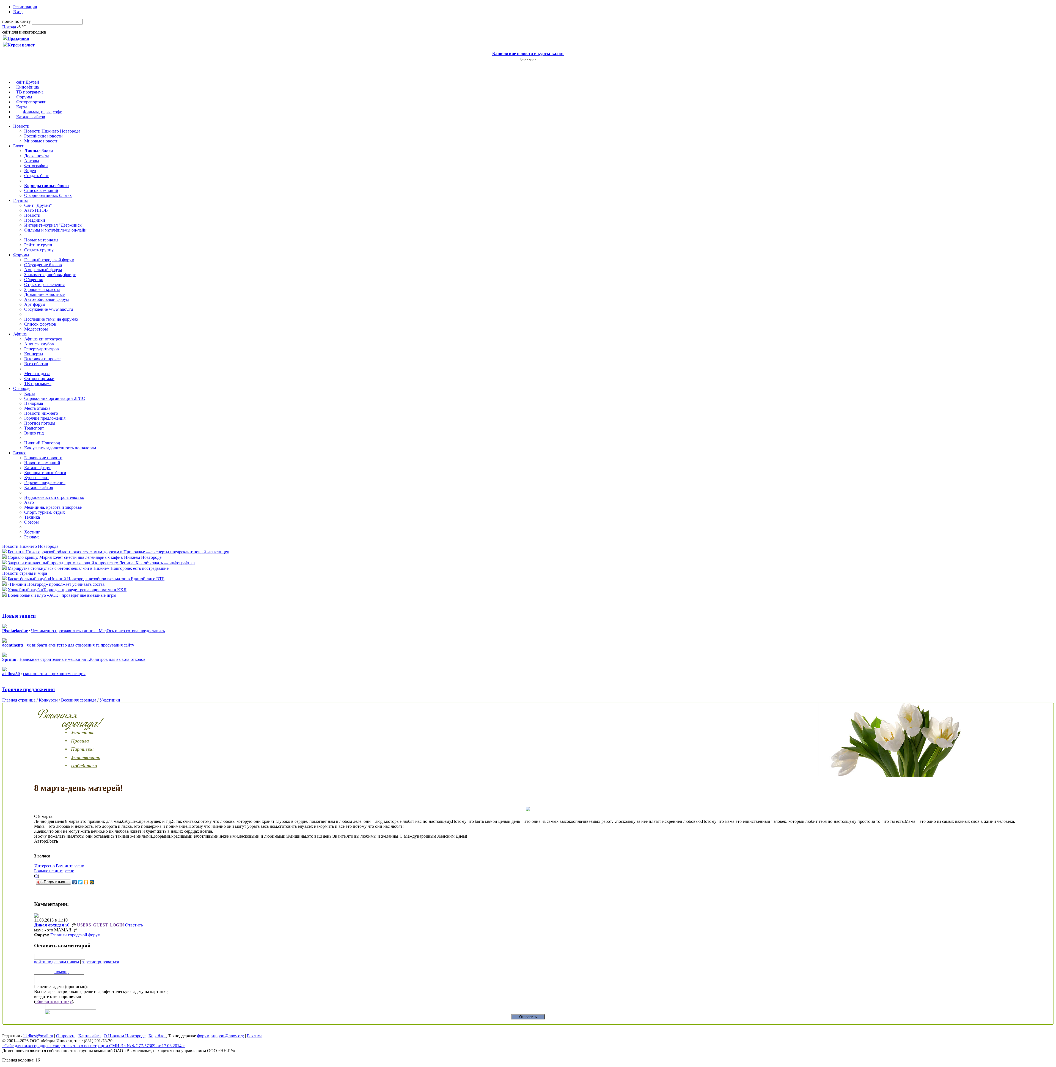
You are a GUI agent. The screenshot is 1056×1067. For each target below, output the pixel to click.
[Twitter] (80, 882)
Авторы (31, 160)
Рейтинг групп (38, 245)
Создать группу (39, 250)
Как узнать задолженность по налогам (60, 448)
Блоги (18, 146)
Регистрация (25, 6)
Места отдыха (37, 373)
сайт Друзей (27, 82)
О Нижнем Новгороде (124, 1035)
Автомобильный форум (46, 299)
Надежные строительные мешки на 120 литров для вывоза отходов (82, 659)
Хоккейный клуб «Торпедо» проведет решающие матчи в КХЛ (67, 589)
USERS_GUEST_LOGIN (100, 925)
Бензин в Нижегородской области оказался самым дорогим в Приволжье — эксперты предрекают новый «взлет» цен (118, 551)
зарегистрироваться (100, 961)
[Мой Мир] (92, 882)
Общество (33, 279)
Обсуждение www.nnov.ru (48, 309)
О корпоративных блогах (48, 195)
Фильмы (31, 111)
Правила (80, 741)
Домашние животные (44, 294)
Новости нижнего (41, 413)
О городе (21, 388)
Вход (18, 11)
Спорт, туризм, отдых (44, 512)
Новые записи (19, 616)
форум (203, 1035)
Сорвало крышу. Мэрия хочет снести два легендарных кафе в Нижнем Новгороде (84, 557)
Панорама (33, 403)
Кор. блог (157, 1035)
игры (46, 111)
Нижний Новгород (42, 443)
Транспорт (34, 428)
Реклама (32, 537)
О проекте (65, 1035)
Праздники (34, 220)
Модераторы (36, 329)
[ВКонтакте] (75, 882)
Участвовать (85, 757)
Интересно (44, 866)
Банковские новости (43, 457)
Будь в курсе (528, 59)
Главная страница (18, 700)
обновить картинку (53, 1001)
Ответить (134, 925)
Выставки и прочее (42, 358)
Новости (21, 126)
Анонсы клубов (39, 344)
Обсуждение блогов (43, 264)
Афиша (20, 334)
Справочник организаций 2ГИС (54, 398)
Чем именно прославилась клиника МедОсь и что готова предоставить (98, 630)
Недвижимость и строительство (54, 497)
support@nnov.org (227, 1035)
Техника (32, 517)
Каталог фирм (37, 467)
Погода (9, 26)
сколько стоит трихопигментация (54, 673)
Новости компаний (42, 462)
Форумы (24, 97)
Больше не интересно (54, 870)
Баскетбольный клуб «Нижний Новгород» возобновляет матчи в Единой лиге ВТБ (86, 578)
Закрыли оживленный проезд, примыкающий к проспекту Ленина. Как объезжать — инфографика (101, 562)
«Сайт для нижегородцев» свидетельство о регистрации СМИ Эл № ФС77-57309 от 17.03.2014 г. (93, 1045)
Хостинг (32, 532)
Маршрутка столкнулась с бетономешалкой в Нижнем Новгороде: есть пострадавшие (88, 568)
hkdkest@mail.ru (38, 1035)
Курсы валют (36, 477)
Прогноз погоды (39, 423)
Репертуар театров (41, 348)
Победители (84, 765)
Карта (21, 107)
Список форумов (40, 324)
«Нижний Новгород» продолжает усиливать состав (56, 584)
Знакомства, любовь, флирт (50, 274)
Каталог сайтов (30, 116)
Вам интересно (70, 866)
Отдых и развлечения (44, 284)
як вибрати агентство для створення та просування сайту (80, 645)
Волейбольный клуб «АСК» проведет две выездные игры (62, 595)
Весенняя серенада (78, 700)
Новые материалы (41, 240)
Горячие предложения (44, 418)
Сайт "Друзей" (38, 205)
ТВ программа (29, 92)
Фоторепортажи (31, 102)
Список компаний (41, 190)
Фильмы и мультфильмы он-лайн (55, 230)
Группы (20, 200)
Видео (30, 170)
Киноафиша (27, 87)
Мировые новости (41, 141)
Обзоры (31, 522)
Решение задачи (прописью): (61, 986)
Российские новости (43, 136)
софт (57, 111)
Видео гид (34, 433)
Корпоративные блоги (45, 472)
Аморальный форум (43, 269)
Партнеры (82, 749)
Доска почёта (36, 155)
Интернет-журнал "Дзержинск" (54, 225)
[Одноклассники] (86, 882)
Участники (110, 700)
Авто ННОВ (36, 210)
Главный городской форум (49, 259)
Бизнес (19, 452)
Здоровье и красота (42, 289)
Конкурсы (48, 700)
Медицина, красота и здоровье (53, 507)
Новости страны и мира (24, 573)
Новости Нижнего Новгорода (52, 131)
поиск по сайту (16, 21)
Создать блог (36, 175)
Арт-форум (34, 304)
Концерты (33, 353)
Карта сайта (89, 1035)
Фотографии (36, 165)
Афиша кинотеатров (43, 339)
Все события (36, 363)
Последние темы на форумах (51, 319)
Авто (29, 502)
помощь (61, 971)
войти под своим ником (56, 961)
